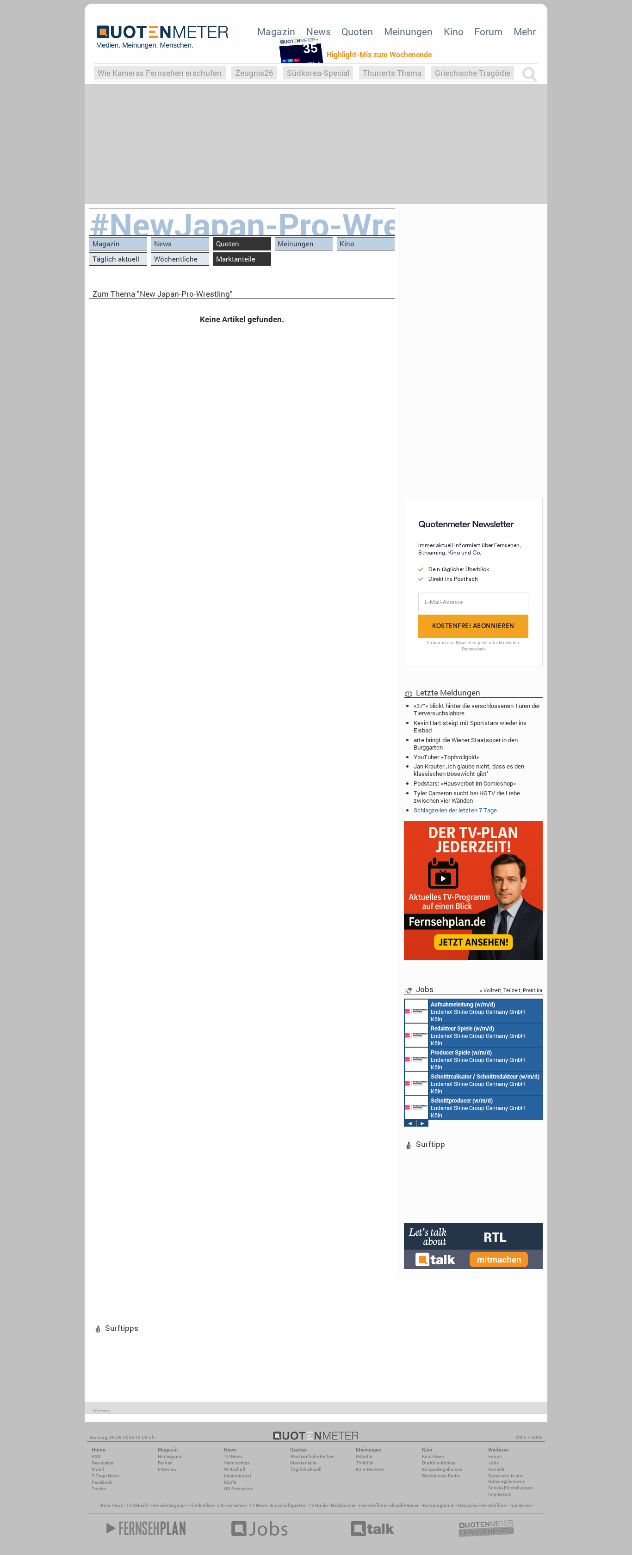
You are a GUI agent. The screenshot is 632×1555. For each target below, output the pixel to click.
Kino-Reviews (370, 1469)
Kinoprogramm (439, 1505)
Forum (488, 31)
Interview (167, 1469)
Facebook (102, 1482)
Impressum (500, 1494)
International (237, 1476)
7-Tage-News (105, 1476)
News (318, 31)
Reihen (165, 1463)
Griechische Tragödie (472, 72)
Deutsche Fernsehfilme (482, 1505)
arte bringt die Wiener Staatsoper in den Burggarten (466, 743)
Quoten (357, 31)
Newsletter (102, 1463)
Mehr (525, 31)
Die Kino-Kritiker (438, 1463)
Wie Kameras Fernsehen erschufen (160, 72)
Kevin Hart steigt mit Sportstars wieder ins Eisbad (470, 726)
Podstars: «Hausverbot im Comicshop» (465, 783)
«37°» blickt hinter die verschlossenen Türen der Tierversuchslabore (477, 709)
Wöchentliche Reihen (176, 260)
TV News (258, 1505)
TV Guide (318, 1505)
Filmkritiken (201, 1505)
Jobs (493, 1463)
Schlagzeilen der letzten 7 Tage (455, 810)
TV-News (233, 1456)
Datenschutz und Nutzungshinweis (506, 1478)
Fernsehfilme (372, 1505)
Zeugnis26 (254, 72)
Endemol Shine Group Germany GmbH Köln (478, 1011)
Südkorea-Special (318, 72)
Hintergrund (170, 1456)
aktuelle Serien (404, 1505)
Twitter (99, 1489)
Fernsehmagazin (168, 1505)
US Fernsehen (231, 1505)
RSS (96, 1456)
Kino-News (433, 1456)
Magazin (276, 31)
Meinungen (408, 31)
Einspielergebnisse (442, 1469)
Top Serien (520, 1505)
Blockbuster (343, 1505)
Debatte (364, 1456)
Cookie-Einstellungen (510, 1488)
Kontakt (496, 1469)
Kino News (112, 1505)
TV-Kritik (364, 1463)
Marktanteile (235, 258)
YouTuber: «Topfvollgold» (446, 757)
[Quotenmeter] (162, 37)
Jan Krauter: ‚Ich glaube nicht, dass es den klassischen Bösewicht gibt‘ (469, 770)
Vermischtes (236, 1463)
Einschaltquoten (288, 1505)
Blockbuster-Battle (441, 1476)
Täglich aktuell (116, 258)
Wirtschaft (234, 1469)
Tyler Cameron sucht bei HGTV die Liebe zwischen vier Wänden (467, 797)
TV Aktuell (136, 1505)
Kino (454, 31)
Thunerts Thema (392, 72)
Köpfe (230, 1482)
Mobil (98, 1469)
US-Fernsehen (238, 1489)
